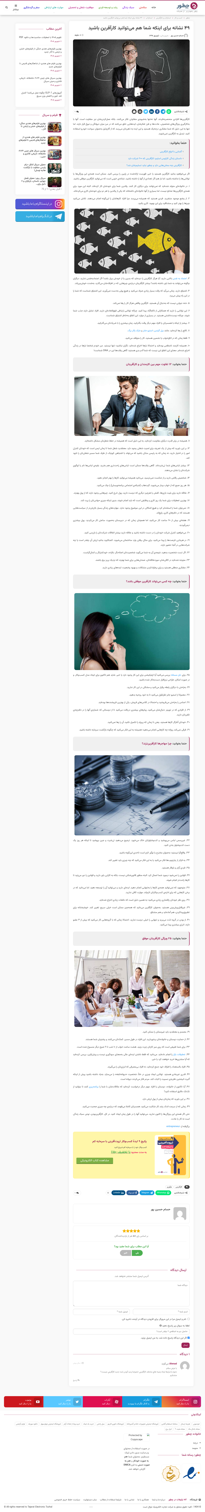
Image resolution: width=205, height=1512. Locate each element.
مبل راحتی (100, 1424)
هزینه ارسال (185, 1424)
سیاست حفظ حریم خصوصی (67, 1500)
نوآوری (169, 1187)
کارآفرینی (179, 1187)
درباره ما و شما (158, 1500)
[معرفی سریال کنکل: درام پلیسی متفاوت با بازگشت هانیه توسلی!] (55, 168)
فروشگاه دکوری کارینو (115, 1424)
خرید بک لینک (88, 1424)
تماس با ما (129, 1500)
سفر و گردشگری (32, 8)
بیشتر (16, 10)
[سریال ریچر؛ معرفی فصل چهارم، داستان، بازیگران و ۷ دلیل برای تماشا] (55, 182)
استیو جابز (148, 331)
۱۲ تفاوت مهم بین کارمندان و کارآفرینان (149, 364)
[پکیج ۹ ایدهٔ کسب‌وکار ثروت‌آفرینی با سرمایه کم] (170, 1155)
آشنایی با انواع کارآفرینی (171, 152)
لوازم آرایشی (20, 1424)
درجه (195, 1443)
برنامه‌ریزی (93, 1087)
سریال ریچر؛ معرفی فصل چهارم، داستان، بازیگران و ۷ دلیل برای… (33, 181)
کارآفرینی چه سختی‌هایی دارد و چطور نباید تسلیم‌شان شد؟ (154, 165)
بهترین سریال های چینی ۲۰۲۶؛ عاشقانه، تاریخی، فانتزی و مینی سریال (40, 79)
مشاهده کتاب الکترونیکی (94, 1160)
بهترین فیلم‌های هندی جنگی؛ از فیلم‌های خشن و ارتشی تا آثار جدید (40, 50)
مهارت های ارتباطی (53, 8)
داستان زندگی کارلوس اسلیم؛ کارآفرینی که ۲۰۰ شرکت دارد (155, 158)
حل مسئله (176, 675)
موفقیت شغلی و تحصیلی (81, 8)
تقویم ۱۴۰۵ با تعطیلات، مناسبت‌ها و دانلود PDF (40, 37)
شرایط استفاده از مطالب (110, 1500)
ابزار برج (169, 1429)
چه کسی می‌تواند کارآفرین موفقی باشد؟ (149, 581)
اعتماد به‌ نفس (180, 278)
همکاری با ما (143, 1500)
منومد (195, 1448)
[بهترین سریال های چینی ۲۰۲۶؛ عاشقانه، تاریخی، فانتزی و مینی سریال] (55, 155)
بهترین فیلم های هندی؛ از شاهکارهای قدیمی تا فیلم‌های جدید (40, 65)
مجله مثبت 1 (180, 1429)
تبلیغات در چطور (175, 1500)
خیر (125, 1253)
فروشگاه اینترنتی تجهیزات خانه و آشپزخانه (142, 1424)
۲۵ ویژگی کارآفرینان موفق (157, 938)
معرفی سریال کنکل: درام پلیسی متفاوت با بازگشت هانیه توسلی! (34, 167)
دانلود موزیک (33, 1424)
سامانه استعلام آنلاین (169, 1424)
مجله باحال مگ (194, 1429)
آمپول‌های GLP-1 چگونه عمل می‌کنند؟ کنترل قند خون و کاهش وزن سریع (41, 94)
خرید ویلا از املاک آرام (72, 1424)
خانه (154, 8)
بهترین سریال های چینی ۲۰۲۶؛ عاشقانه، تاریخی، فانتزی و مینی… (32, 153)
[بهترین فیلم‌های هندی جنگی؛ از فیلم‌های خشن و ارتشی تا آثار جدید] (55, 127)
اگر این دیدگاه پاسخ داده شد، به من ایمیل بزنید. (164, 1338)
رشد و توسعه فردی (108, 8)
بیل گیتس (159, 331)
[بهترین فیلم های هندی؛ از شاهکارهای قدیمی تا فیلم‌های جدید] (55, 141)
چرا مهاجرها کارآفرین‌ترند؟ (157, 743)
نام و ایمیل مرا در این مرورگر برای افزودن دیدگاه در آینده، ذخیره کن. (154, 1319)
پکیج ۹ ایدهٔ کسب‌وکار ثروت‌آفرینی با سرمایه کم (119, 1141)
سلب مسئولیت (90, 1500)
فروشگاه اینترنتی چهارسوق (51, 1424)
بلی (137, 1253)
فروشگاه (193, 1500)
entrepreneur (173, 1126)
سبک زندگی (128, 8)
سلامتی (143, 8)
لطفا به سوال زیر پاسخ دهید (176, 1326)
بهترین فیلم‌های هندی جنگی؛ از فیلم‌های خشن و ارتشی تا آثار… (32, 126)
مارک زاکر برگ (134, 331)
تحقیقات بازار (179, 1054)
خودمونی (196, 1424)
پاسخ (75, 1380)
